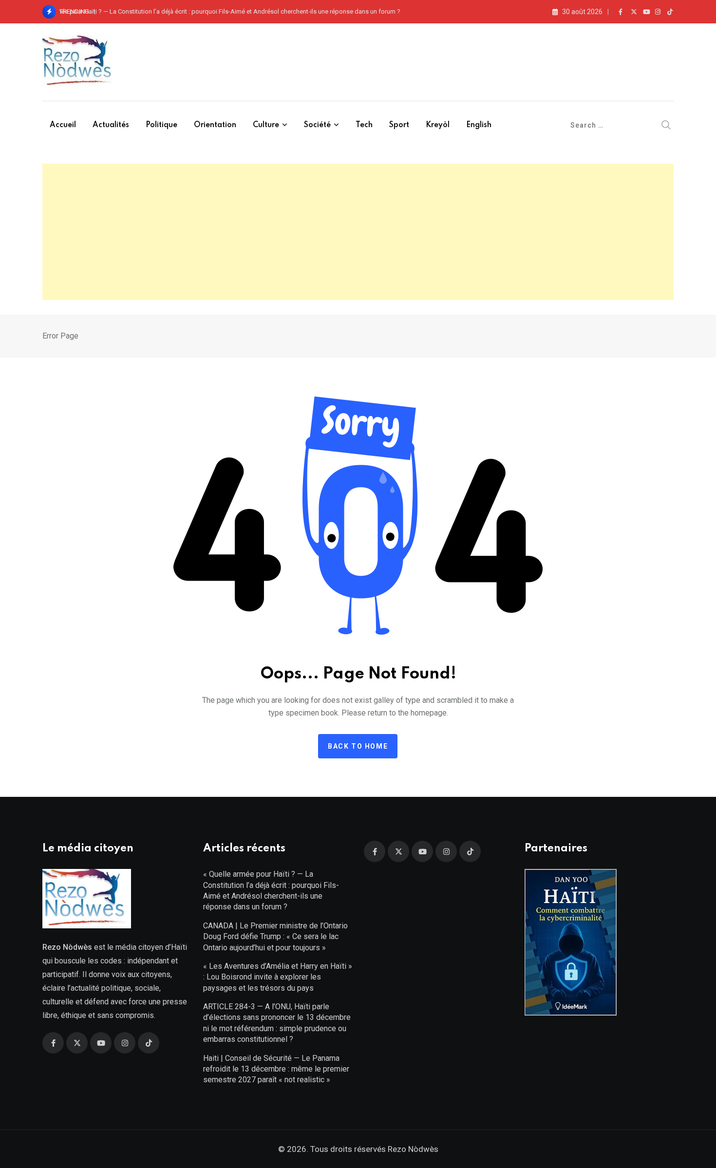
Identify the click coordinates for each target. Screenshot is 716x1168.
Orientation (215, 125)
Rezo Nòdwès (412, 1149)
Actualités (111, 125)
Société (317, 125)
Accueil (63, 125)
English (478, 125)
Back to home (358, 746)
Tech (364, 125)
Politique (161, 125)
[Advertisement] (358, 232)
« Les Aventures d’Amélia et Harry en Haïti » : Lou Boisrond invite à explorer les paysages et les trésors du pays (277, 977)
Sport (399, 125)
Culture (266, 125)
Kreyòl (438, 125)
